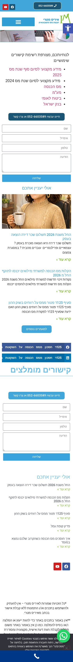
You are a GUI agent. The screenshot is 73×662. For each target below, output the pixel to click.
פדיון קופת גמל (60, 526)
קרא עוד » (63, 259)
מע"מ (56, 92)
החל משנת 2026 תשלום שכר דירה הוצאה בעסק (38, 485)
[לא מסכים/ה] (66, 647)
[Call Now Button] (36, 656)
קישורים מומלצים (40, 369)
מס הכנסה (52, 86)
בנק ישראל (52, 104)
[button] (68, 28)
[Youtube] (5, 7)
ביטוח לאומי (51, 98)
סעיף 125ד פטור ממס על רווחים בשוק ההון (40, 303)
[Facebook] (12, 7)
